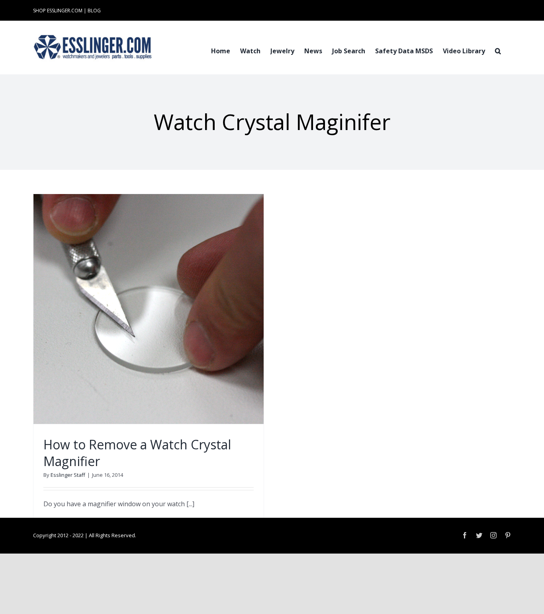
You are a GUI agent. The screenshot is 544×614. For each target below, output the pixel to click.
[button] (498, 50)
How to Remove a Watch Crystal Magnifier (137, 453)
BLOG (94, 10)
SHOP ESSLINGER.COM (57, 10)
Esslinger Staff (68, 474)
